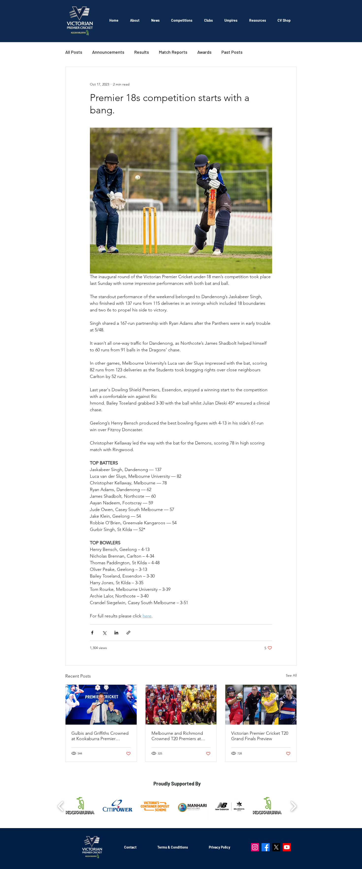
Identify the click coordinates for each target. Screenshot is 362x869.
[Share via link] (128, 632)
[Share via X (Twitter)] (104, 632)
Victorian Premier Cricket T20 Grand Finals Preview (259, 736)
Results (141, 52)
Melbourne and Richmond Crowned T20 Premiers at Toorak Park (177, 736)
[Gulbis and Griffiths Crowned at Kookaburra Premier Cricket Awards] (101, 705)
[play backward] (60, 806)
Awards (204, 52)
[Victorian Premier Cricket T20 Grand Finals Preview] (260, 705)
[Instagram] (255, 847)
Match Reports (173, 52)
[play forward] (293, 806)
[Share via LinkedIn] (116, 632)
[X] (276, 847)
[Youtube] (287, 847)
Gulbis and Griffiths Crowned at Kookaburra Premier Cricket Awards (100, 736)
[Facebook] (266, 847)
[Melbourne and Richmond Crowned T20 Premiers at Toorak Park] (181, 705)
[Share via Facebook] (92, 632)
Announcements (108, 52)
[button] (181, 20)
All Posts (73, 52)
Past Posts (232, 52)
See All (291, 675)
